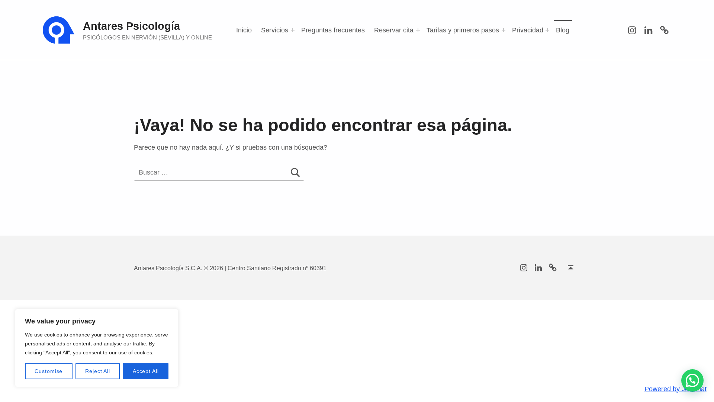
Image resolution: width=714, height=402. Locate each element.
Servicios (274, 30)
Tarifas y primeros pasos (463, 30)
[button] (692, 380)
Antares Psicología (131, 26)
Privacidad (527, 30)
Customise (48, 371)
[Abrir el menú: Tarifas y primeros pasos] (503, 30)
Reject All (97, 371)
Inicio (244, 30)
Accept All (146, 371)
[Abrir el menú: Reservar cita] (418, 30)
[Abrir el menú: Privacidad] (547, 30)
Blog (562, 30)
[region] (96, 348)
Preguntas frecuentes (333, 30)
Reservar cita (394, 30)
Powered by (675, 389)
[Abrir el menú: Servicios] (293, 30)
